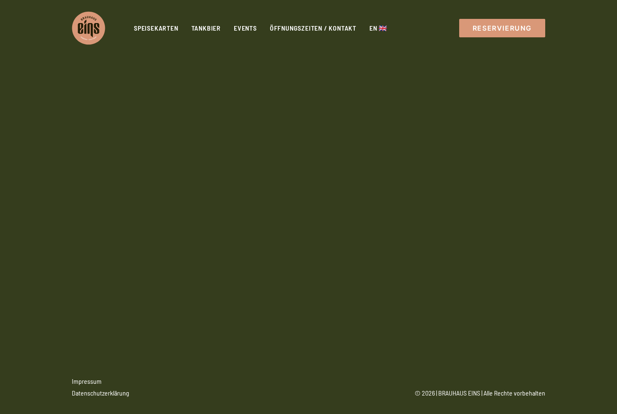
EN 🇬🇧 (378, 28)
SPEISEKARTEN (156, 28)
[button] (502, 28)
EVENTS (245, 28)
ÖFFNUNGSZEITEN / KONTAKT (313, 28)
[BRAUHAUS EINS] (88, 28)
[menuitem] (156, 28)
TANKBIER (206, 28)
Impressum (87, 381)
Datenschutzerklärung (100, 393)
